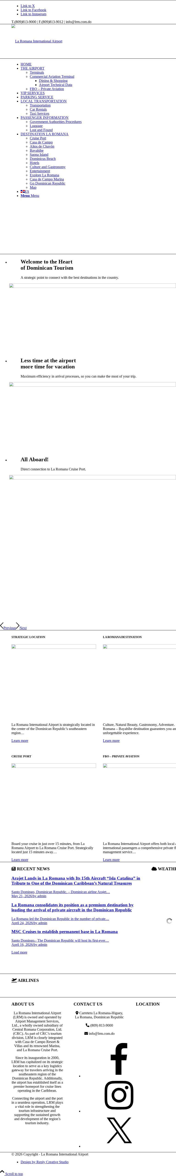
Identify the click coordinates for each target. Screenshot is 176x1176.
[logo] (36, 41)
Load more (19, 952)
